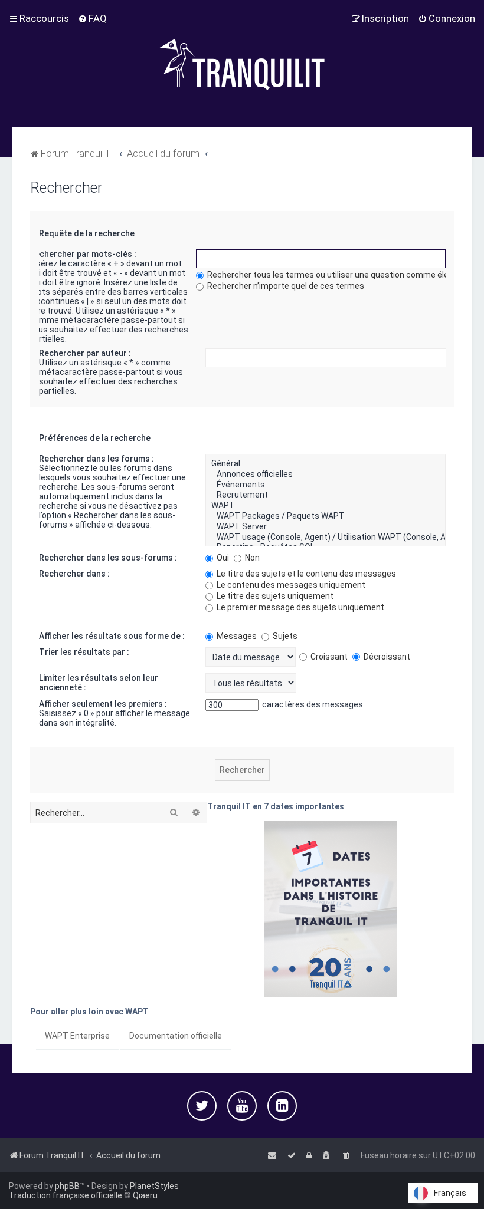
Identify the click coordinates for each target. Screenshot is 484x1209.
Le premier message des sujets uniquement (299, 607)
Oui (222, 557)
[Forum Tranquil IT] (242, 63)
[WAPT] (325, 505)
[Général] (325, 464)
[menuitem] (92, 18)
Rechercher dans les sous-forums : (108, 557)
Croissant (328, 656)
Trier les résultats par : (84, 652)
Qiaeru (145, 1195)
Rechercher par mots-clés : (83, 254)
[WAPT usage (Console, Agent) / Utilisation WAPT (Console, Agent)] (325, 537)
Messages (236, 636)
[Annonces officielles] (325, 474)
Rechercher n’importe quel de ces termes (284, 286)
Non (251, 557)
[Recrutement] (325, 495)
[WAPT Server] (325, 527)
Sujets (284, 636)
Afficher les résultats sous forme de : (112, 636)
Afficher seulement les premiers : (103, 704)
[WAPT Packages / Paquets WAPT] (325, 516)
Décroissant (386, 656)
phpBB (67, 1186)
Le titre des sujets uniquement (274, 596)
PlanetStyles (154, 1186)
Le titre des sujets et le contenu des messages (305, 573)
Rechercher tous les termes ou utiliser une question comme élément (337, 274)
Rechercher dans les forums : (96, 458)
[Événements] (325, 485)
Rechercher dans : (74, 573)
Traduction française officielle (65, 1195)
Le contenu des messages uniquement (290, 584)
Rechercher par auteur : (85, 353)
